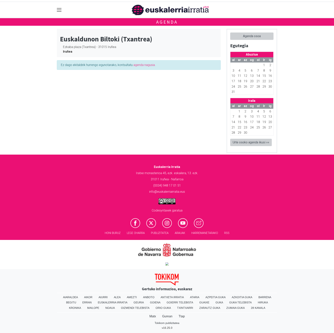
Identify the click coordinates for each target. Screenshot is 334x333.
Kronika (75, 307)
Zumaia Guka (235, 307)
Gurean (167, 316)
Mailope (93, 307)
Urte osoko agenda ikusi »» (251, 142)
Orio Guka (163, 307)
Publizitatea (160, 233)
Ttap (182, 316)
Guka (219, 302)
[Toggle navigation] (59, 10)
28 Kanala (258, 307)
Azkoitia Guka (242, 297)
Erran (87, 302)
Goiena (155, 302)
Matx (152, 316)
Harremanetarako (204, 233)
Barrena (264, 297)
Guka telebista (240, 302)
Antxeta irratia (172, 297)
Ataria (194, 297)
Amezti (132, 297)
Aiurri (103, 297)
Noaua (110, 307)
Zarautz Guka (209, 307)
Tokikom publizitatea (167, 322)
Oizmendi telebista (135, 307)
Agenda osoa (252, 36)
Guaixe (204, 302)
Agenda (167, 22)
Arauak (180, 233)
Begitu (71, 302)
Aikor (88, 297)
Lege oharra (136, 233)
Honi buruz (113, 233)
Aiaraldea (70, 297)
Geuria (139, 302)
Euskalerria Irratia (112, 302)
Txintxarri (185, 307)
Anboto (148, 297)
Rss (226, 233)
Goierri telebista (180, 302)
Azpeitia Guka (215, 297)
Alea (117, 297)
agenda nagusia (144, 65)
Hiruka (263, 302)
